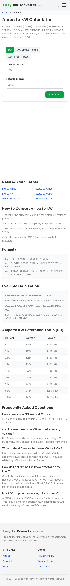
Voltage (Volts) (15, 78)
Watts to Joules (11, 198)
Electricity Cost (44, 198)
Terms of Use (45, 561)
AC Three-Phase (18, 57)
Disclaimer (44, 566)
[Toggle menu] (64, 5)
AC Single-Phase (27, 49)
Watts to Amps (44, 188)
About (6, 555)
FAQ (5, 566)
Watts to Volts (44, 193)
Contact (7, 561)
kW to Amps (9, 188)
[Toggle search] (57, 5)
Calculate (54, 94)
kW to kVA (8, 193)
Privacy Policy (46, 555)
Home (4, 12)
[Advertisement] (35, 140)
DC (10, 49)
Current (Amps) (15, 64)
